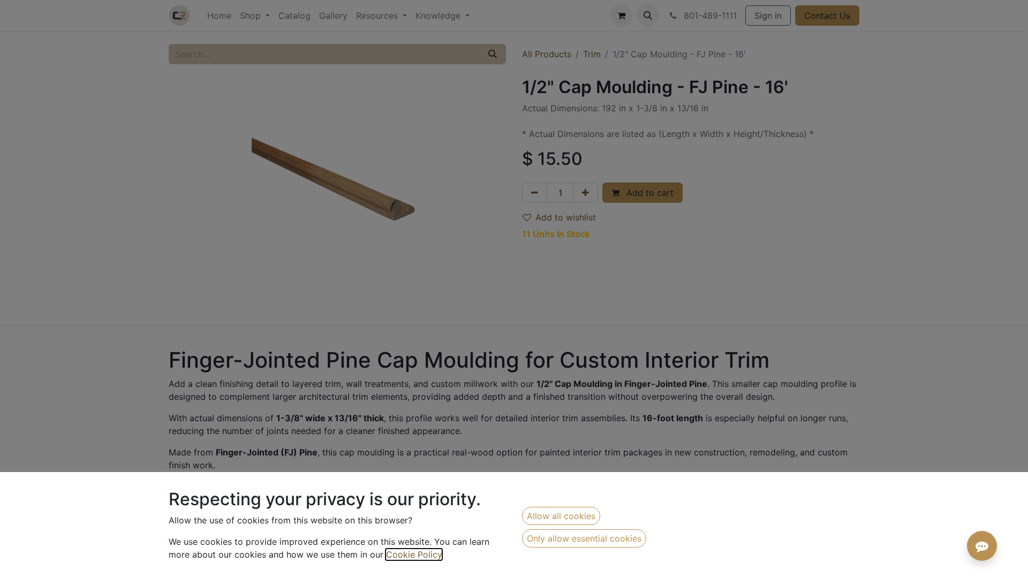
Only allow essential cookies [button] (584, 538)
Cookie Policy (414, 554)
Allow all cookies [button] (561, 516)
